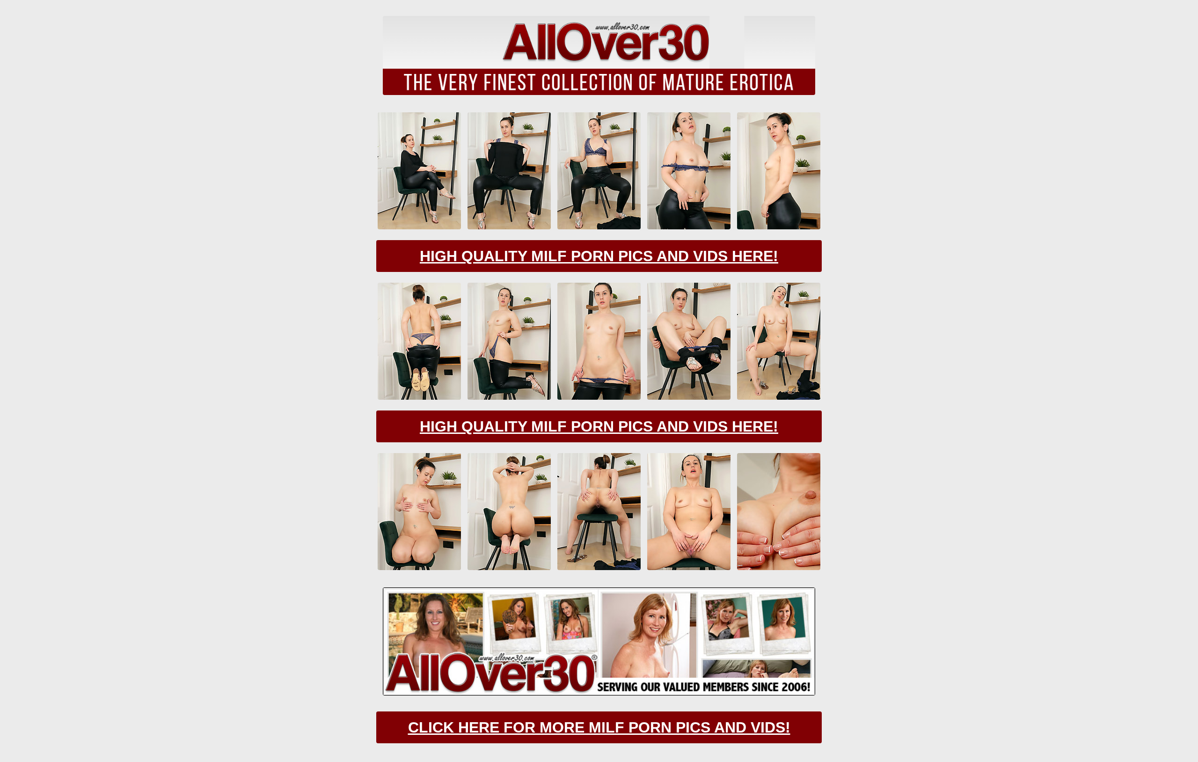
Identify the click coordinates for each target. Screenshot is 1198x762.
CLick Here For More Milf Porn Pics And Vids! (599, 727)
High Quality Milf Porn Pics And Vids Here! (599, 256)
